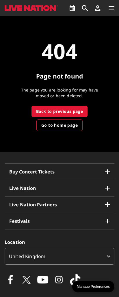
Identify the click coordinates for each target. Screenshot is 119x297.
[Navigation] (111, 8)
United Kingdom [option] (27, 256)
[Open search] (85, 8)
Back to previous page (59, 111)
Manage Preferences (93, 287)
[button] (97, 8)
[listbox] (59, 256)
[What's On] (72, 8)
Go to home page (59, 125)
